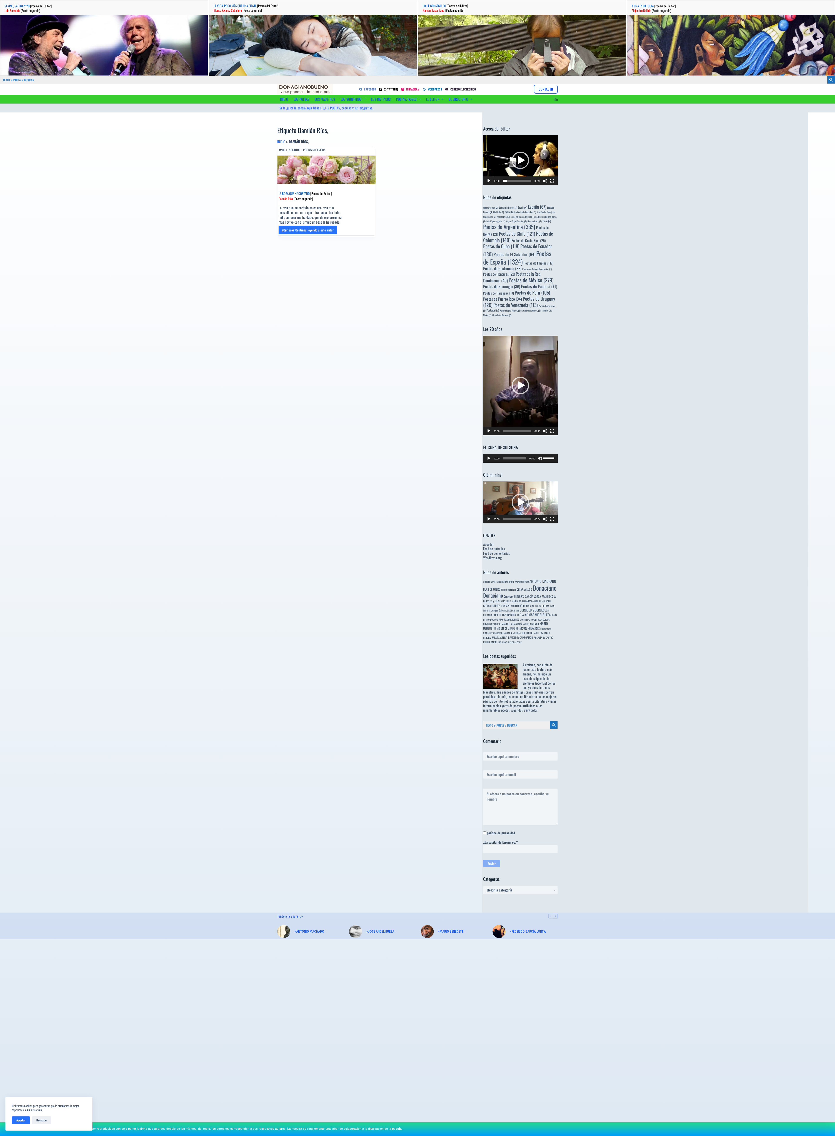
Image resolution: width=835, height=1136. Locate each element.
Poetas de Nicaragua (501, 286)
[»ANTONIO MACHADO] (283, 931)
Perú (547, 221)
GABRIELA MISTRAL (542, 601)
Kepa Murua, (503, 216)
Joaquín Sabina (498, 610)
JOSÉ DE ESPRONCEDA (504, 615)
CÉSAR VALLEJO (524, 589)
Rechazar (41, 1120)
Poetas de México (531, 280)
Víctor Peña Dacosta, (501, 315)
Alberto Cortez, (490, 207)
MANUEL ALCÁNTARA (512, 624)
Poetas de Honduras (499, 274)
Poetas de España (517, 257)
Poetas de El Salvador (514, 254)
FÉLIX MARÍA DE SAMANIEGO (519, 601)
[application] (520, 160)
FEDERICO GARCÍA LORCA (527, 596)
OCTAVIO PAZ (536, 633)
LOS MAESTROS (325, 99)
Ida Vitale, (498, 212)
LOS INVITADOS (381, 99)
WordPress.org (492, 557)
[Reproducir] (489, 181)
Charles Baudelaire (508, 589)
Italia (509, 212)
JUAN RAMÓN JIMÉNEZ (509, 619)
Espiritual (294, 150)
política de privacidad (501, 832)
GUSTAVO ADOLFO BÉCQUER (515, 606)
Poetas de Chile (517, 233)
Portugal (492, 310)
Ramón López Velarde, (510, 310)
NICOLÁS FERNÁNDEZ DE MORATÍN (497, 633)
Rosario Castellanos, (531, 310)
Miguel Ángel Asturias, (516, 221)
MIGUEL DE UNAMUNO (508, 628)
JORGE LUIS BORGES (532, 610)
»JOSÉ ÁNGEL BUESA (380, 931)
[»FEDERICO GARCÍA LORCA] (499, 931)
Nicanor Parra (545, 628)
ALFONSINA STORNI (505, 581)
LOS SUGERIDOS (351, 99)
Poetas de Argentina (509, 227)
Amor (282, 150)
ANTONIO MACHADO (542, 581)
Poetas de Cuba (501, 246)
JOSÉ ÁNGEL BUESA (539, 614)
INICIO (284, 99)
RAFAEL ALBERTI (499, 637)
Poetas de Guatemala (502, 268)
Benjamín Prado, (508, 207)
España (537, 206)
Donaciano (544, 587)
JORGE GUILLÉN (512, 610)
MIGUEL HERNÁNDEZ (529, 628)
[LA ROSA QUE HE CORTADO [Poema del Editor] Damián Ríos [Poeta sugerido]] (326, 170)
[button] (520, 160)
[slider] (517, 181)
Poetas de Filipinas (538, 263)
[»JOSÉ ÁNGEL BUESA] (355, 931)
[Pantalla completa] (552, 181)
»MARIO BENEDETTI (451, 931)
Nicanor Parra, (535, 221)
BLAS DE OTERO (491, 589)
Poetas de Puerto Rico (502, 299)
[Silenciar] (545, 181)
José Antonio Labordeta (525, 212)
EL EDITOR (432, 99)
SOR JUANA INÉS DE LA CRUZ (509, 642)
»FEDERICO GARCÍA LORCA (528, 931)
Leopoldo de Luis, (519, 216)
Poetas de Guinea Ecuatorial (537, 269)
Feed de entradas (494, 548)
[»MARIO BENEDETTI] (427, 931)
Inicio (281, 141)
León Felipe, (534, 216)
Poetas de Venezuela (515, 304)
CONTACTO (546, 89)
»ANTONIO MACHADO (309, 931)
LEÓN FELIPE (525, 619)
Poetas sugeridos (314, 150)
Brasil (522, 207)
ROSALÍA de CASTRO (543, 637)
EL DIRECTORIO (458, 99)
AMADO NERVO (522, 581)
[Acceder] (556, 99)
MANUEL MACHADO (531, 624)
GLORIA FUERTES (491, 606)
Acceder (488, 544)
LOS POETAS (301, 99)
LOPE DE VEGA (536, 619)
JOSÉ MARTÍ (522, 615)
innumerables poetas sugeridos (503, 710)
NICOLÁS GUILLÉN (521, 633)
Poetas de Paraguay (498, 293)
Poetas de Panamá (539, 286)
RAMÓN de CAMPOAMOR (520, 637)
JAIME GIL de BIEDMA (539, 606)
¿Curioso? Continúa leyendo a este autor (308, 231)
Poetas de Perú (532, 292)
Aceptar (20, 1120)
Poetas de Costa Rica (528, 240)
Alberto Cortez (489, 581)
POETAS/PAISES (406, 99)
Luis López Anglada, (495, 221)
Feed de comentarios (496, 553)
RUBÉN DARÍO (490, 642)
